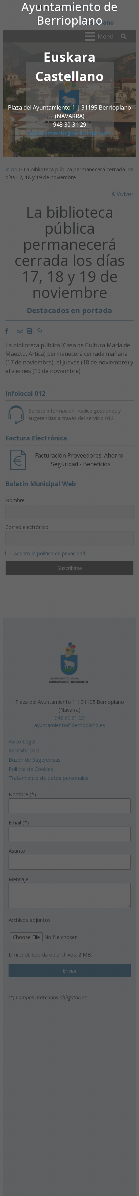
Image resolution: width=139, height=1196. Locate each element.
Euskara (69, 57)
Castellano (69, 76)
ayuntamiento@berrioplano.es (69, 133)
